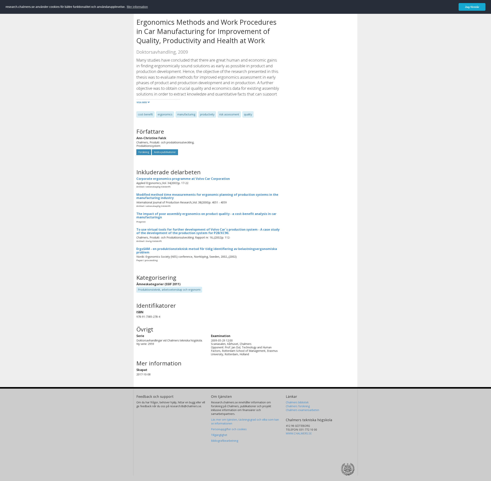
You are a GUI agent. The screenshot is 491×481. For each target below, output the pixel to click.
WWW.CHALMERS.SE (299, 433)
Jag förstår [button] (472, 6)
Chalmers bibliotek (297, 402)
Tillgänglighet (219, 435)
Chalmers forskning (298, 406)
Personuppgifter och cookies (229, 429)
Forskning (143, 152)
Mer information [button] (137, 6)
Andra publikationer (165, 152)
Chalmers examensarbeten (302, 410)
